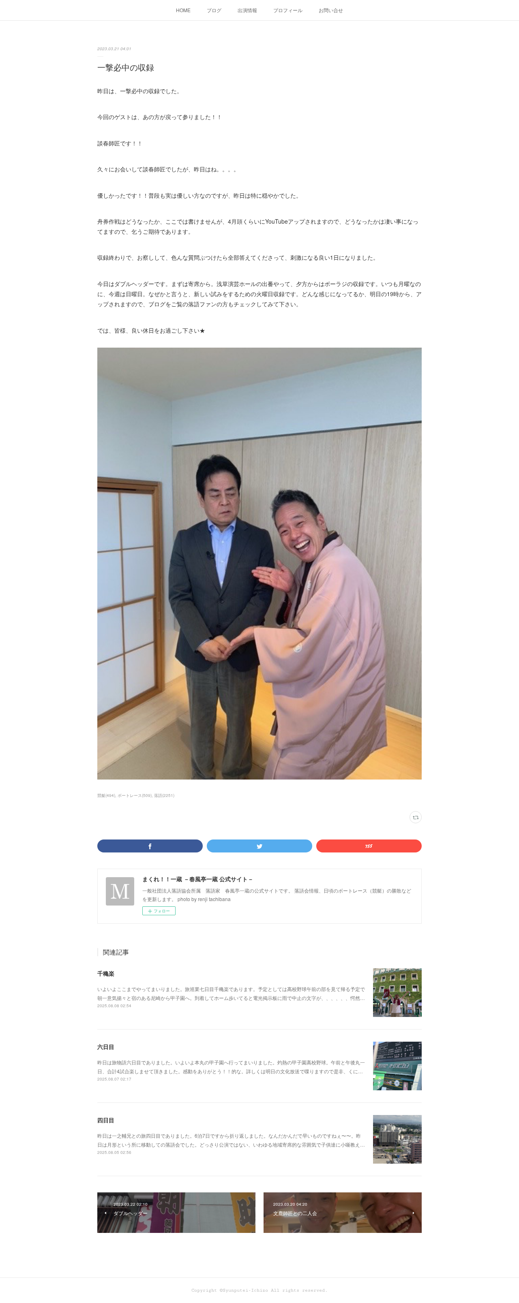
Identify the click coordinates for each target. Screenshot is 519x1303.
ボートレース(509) (135, 795)
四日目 (105, 1120)
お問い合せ (331, 9)
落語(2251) (164, 795)
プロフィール (287, 9)
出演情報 (247, 9)
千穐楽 (105, 973)
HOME (183, 9)
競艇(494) (106, 795)
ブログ (214, 9)
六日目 (105, 1046)
